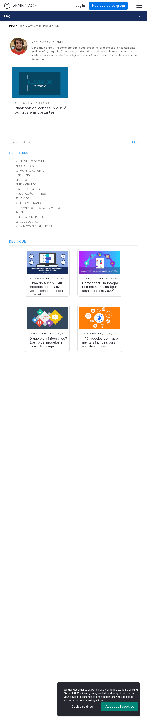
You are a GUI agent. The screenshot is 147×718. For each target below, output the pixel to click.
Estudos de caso (27, 221)
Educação (22, 198)
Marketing (22, 175)
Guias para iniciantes (29, 216)
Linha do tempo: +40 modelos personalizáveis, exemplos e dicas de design (47, 289)
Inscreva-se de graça (108, 6)
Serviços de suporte (29, 170)
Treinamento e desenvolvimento (37, 207)
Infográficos (24, 165)
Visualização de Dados (31, 193)
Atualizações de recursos (33, 226)
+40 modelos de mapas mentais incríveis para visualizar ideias (100, 342)
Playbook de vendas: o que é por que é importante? (41, 110)
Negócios (22, 179)
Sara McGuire (41, 278)
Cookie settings (82, 706)
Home (11, 25)
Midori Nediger (95, 278)
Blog (21, 25)
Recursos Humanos (28, 203)
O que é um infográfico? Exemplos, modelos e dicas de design (48, 342)
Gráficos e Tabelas (28, 189)
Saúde (19, 212)
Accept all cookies (119, 706)
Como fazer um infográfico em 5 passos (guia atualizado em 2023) (100, 287)
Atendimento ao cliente (31, 161)
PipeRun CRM (25, 103)
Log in (80, 6)
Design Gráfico (25, 184)
